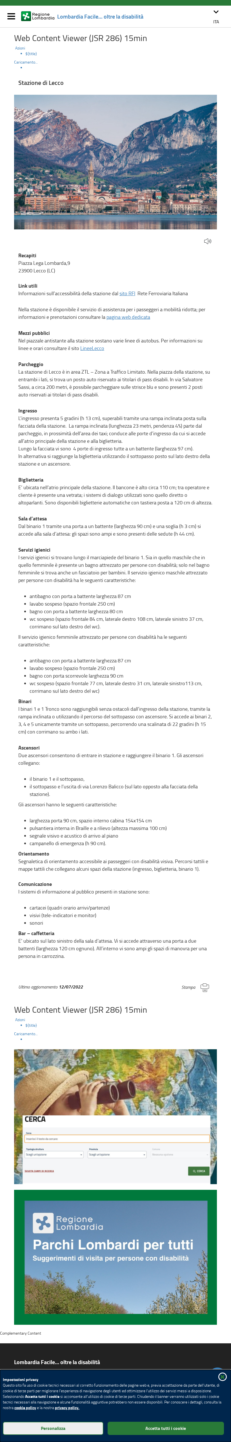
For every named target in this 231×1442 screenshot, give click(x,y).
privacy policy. (67, 1408)
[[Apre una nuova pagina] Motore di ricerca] (115, 1116)
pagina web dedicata (128, 316)
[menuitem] (121, 54)
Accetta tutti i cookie (165, 1428)
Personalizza (53, 1428)
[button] (216, 16)
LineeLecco (92, 348)
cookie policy (25, 1408)
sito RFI (127, 293)
